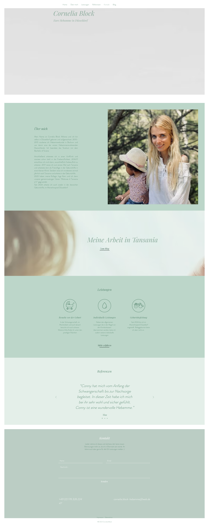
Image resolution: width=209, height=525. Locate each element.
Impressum (100, 517)
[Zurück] (55, 397)
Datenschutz (108, 517)
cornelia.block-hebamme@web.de (132, 499)
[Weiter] (153, 397)
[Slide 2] (104, 418)
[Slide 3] (107, 418)
